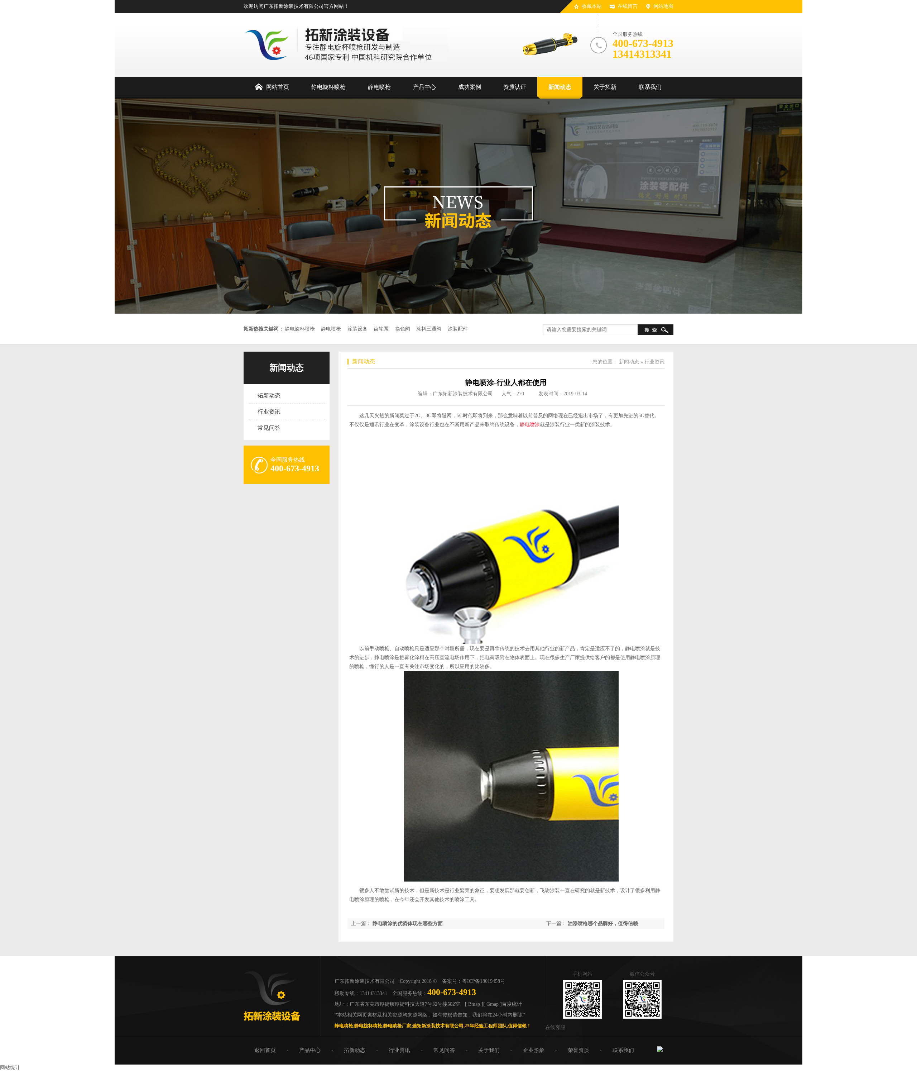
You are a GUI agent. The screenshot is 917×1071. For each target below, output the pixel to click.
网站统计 (10, 1067)
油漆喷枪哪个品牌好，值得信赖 (603, 923)
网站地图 (663, 6)
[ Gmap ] (492, 1004)
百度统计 (512, 1004)
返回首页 (265, 1050)
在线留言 (628, 6)
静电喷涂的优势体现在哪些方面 (408, 923)
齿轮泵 (381, 329)
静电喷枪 (331, 329)
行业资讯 (269, 412)
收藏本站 (592, 6)
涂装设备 (357, 329)
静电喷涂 (530, 424)
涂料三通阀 (428, 329)
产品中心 (310, 1050)
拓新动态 (269, 395)
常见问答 (269, 428)
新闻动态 (286, 367)
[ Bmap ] (474, 1004)
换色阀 (402, 329)
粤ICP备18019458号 (483, 981)
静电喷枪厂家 (397, 1025)
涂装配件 (458, 329)
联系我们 (623, 1050)
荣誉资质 (578, 1050)
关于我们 (489, 1050)
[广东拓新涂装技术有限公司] (272, 1023)
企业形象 (533, 1050)
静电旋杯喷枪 (300, 329)
